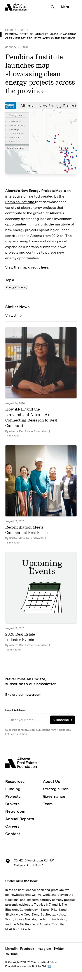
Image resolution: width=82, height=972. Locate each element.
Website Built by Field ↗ (36, 966)
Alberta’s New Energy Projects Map (34, 191)
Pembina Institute (20, 202)
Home (9, 30)
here (44, 267)
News (21, 30)
